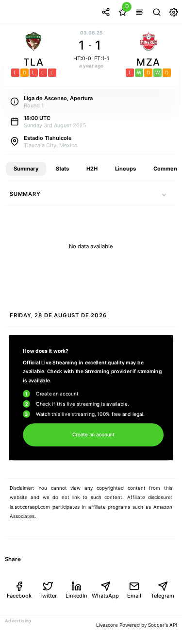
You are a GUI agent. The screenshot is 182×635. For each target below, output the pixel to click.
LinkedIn (76, 595)
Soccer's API (162, 625)
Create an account (93, 434)
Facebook (19, 595)
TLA (33, 62)
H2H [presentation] (92, 168)
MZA (148, 62)
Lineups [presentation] (125, 168)
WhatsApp (105, 595)
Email (134, 595)
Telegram (162, 595)
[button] (163, 194)
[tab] (26, 169)
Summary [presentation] (26, 168)
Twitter (48, 595)
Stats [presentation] (62, 168)
